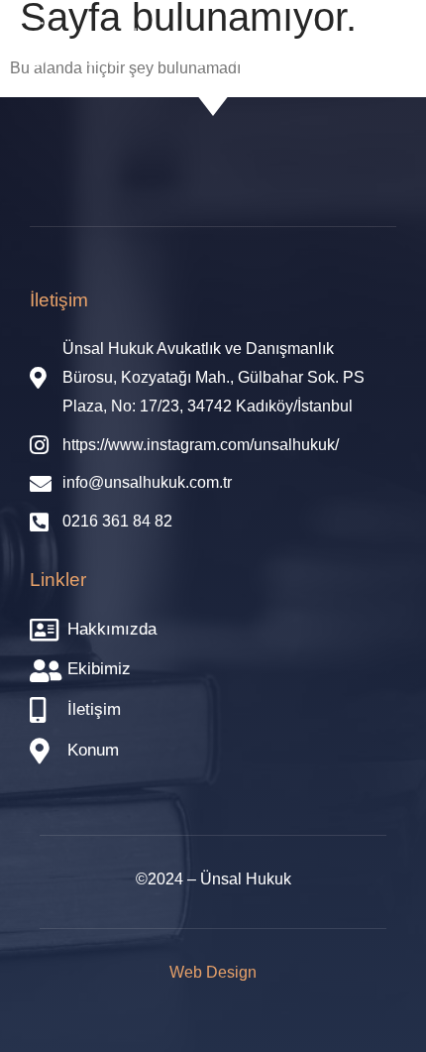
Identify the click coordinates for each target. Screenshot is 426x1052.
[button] (362, 48)
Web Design (213, 972)
